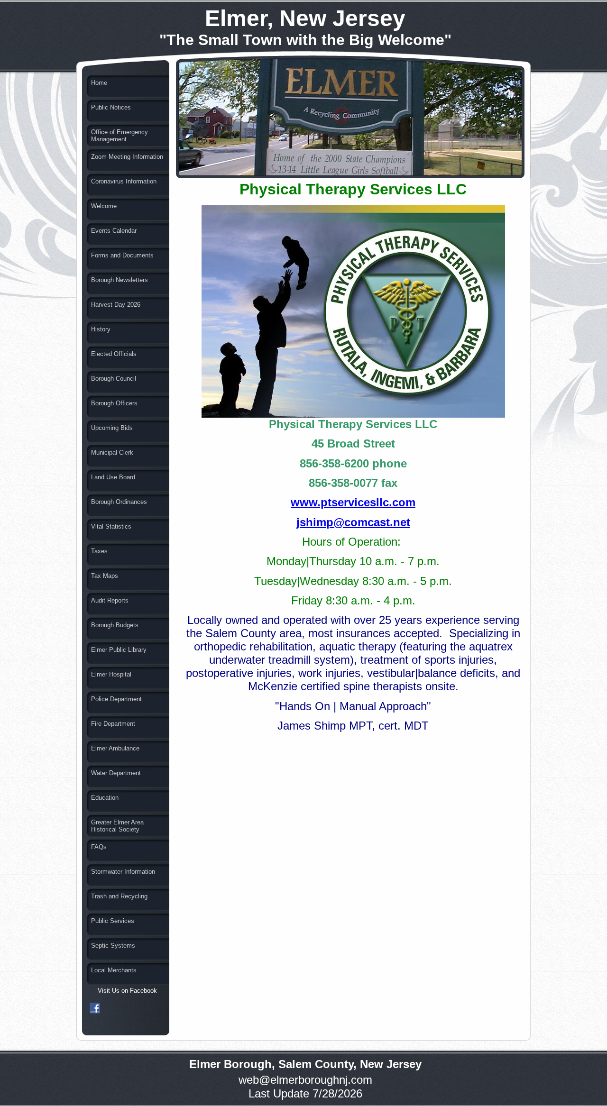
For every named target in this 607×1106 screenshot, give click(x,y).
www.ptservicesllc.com (353, 502)
